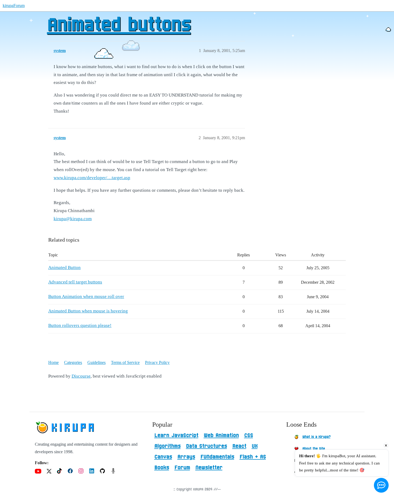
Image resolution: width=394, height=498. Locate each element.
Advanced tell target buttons (75, 282)
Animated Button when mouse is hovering (88, 310)
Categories (73, 362)
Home (53, 362)
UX (255, 446)
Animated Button (64, 267)
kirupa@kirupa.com (73, 218)
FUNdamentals (217, 457)
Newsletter (208, 467)
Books (161, 467)
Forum (182, 467)
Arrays (186, 457)
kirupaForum (14, 5)
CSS (248, 435)
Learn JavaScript (176, 435)
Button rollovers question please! (79, 325)
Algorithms (167, 446)
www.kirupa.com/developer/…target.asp (92, 177)
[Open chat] (381, 485)
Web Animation (221, 435)
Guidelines (96, 362)
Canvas (163, 457)
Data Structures (206, 446)
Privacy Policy (157, 362)
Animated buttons (119, 25)
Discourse (81, 376)
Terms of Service (125, 362)
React (239, 446)
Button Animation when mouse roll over (86, 296)
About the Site (313, 449)
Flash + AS (253, 457)
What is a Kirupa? (316, 437)
